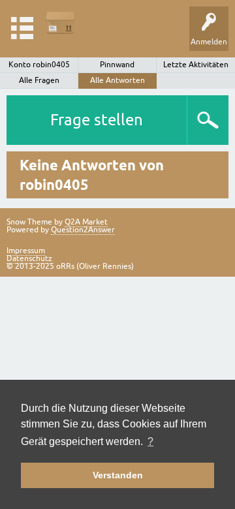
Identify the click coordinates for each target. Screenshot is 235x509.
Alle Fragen (39, 80)
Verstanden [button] (118, 475)
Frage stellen (96, 120)
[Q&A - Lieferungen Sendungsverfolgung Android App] (60, 23)
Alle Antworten (117, 80)
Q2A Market (86, 221)
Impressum (26, 250)
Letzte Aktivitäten (195, 64)
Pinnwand (117, 64)
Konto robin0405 (39, 64)
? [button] (150, 441)
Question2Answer (83, 229)
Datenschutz (29, 258)
